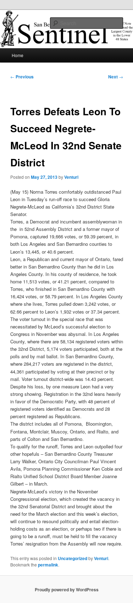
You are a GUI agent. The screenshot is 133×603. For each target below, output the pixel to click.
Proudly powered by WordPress (67, 589)
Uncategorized (72, 558)
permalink (48, 564)
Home (17, 55)
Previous (22, 76)
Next (115, 76)
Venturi (71, 177)
